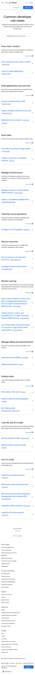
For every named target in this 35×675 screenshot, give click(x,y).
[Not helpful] (19, 531)
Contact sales (5, 587)
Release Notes (5, 600)
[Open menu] (2, 2)
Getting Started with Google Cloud (10, 612)
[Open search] (27, 3)
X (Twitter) (4, 639)
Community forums (6, 594)
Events (3, 636)
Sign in (31, 2)
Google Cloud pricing (6, 584)
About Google (5, 663)
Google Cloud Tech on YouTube (9, 644)
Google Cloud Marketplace (8, 581)
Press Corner (4, 652)
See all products (5, 573)
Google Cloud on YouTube (8, 641)
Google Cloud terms (28, 663)
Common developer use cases (16, 36)
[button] (17, 63)
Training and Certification (8, 623)
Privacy (12, 663)
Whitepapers (4, 566)
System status (5, 602)
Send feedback (17, 536)
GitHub (3, 610)
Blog (2, 633)
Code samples (5, 618)
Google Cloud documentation (9, 615)
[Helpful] (16, 531)
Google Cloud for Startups (8, 579)
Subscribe (29, 667)
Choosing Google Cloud (7, 547)
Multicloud (4, 555)
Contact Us (16, 7)
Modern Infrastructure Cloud (9, 553)
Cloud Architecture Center (8, 620)
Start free (28, 7)
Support (3, 597)
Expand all (28, 56)
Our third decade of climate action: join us (14, 658)
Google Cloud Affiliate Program (9, 649)
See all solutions (5, 576)
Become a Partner (6, 647)
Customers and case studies (9, 561)
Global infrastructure (6, 558)
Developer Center (6, 626)
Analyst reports (5, 563)
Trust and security (6, 550)
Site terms (18, 663)
